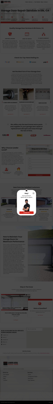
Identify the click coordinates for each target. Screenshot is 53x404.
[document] (26, 202)
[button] (33, 193)
